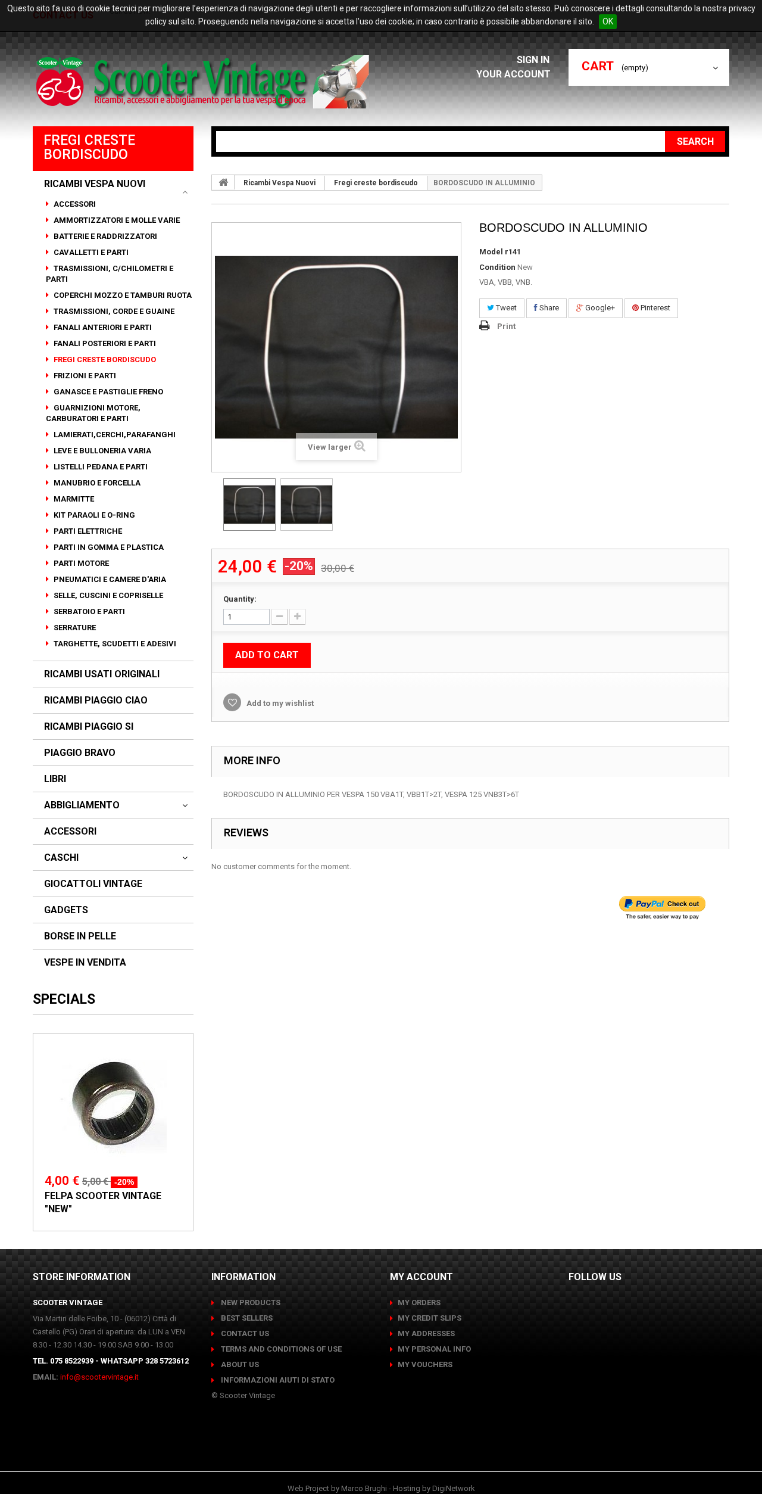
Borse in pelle (80, 936)
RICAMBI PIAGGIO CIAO (96, 700)
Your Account (513, 74)
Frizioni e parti (84, 375)
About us (239, 1364)
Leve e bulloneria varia (101, 450)
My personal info (434, 1348)
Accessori (74, 204)
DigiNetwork (453, 1488)
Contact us (244, 1333)
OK (607, 21)
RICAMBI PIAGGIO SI (88, 726)
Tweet (505, 307)
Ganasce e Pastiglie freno (107, 391)
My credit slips (429, 1318)
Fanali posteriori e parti (104, 343)
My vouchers (425, 1364)
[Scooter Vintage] (204, 81)
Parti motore (80, 563)
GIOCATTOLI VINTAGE (93, 884)
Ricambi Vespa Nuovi (94, 184)
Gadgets (66, 910)
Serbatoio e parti (88, 611)
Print (506, 326)
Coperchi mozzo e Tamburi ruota (122, 295)
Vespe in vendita (85, 962)
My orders (419, 1302)
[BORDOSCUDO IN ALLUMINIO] (249, 504)
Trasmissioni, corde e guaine (113, 311)
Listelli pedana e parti (100, 466)
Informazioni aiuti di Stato (277, 1379)
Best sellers (246, 1318)
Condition (497, 267)
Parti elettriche (87, 531)
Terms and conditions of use (280, 1348)
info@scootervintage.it (99, 1376)
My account (421, 1277)
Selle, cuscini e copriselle (107, 595)
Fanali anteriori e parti (102, 327)
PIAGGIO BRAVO (79, 753)
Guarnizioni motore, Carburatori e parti (93, 413)
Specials (64, 999)
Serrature (74, 627)
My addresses (426, 1333)
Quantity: (240, 599)
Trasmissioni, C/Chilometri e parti (109, 274)
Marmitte (73, 498)
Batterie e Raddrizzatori (104, 236)
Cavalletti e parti (90, 252)
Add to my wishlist (279, 703)
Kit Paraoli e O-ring (93, 515)
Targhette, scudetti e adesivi (114, 643)
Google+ (599, 307)
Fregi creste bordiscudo (104, 359)
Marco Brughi (364, 1488)
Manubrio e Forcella (96, 482)
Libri (55, 779)
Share (548, 307)
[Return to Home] (223, 182)
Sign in (534, 60)
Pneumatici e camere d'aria (109, 579)
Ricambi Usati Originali (102, 674)
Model (491, 251)
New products (249, 1302)
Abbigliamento (82, 805)
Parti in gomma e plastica (108, 547)
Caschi (61, 857)
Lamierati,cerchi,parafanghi (114, 434)
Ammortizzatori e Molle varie (116, 220)
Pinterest (654, 307)
